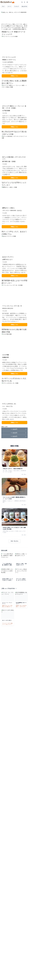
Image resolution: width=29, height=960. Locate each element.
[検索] (22, 2)
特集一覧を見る (14, 541)
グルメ (3, 6)
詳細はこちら (14, 76)
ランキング (16, 6)
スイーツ (9, 6)
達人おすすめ (24, 6)
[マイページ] (24, 2)
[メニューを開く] (27, 2)
